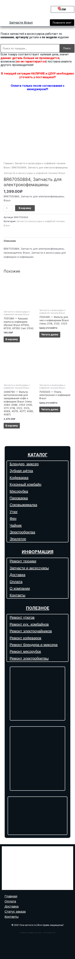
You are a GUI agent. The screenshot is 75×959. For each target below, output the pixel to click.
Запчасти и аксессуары (29, 568)
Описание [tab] (10, 240)
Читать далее (49, 334)
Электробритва (22, 532)
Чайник (16, 525)
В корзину (25, 208)
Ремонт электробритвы (29, 658)
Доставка (17, 575)
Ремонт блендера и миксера (34, 645)
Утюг (14, 512)
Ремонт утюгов (22, 617)
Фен (13, 518)
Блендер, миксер (24, 464)
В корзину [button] (11, 339)
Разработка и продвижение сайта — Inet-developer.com (38, 932)
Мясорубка (19, 491)
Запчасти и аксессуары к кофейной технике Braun (34, 173)
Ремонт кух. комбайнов (29, 624)
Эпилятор (18, 539)
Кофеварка (19, 478)
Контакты (17, 595)
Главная (8, 163)
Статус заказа (15, 911)
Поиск (67, 48)
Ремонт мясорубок (25, 651)
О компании (20, 588)
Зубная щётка (21, 471)
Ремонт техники (23, 561)
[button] (62, 22)
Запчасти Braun (21, 22)
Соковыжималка (23, 505)
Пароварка (19, 498)
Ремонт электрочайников (31, 631)
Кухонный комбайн (25, 484)
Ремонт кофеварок (25, 638)
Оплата (16, 582)
